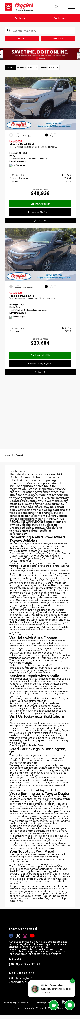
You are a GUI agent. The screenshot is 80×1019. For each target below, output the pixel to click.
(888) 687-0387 (25, 964)
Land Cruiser (43, 582)
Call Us (42, 220)
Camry (50, 553)
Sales (21, 17)
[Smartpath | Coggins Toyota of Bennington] (40, 54)
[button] (73, 102)
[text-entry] (54, 1005)
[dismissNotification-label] (72, 980)
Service (61, 17)
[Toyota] (8, 7)
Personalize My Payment (40, 211)
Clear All (10, 67)
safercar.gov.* (19, 533)
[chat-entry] (70, 1005)
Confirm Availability (40, 203)
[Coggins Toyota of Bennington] (26, 6)
